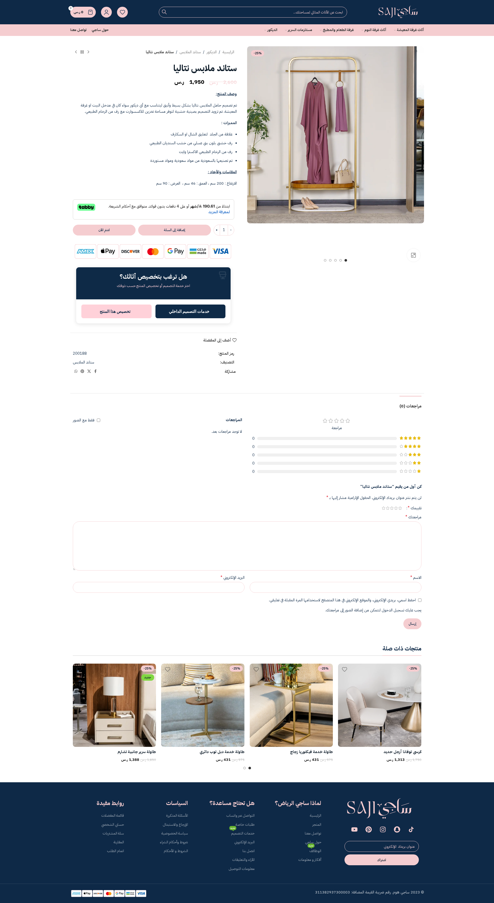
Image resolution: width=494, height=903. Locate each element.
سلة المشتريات (113, 833)
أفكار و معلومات (309, 859)
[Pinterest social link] (82, 371)
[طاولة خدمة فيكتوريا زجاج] (291, 705)
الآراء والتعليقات (243, 859)
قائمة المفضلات (112, 815)
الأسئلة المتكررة (177, 815)
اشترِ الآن (104, 229)
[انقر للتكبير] (413, 255)
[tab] (410, 404)
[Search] (164, 12)
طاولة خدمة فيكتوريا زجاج (311, 752)
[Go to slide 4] (330, 260)
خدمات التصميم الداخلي (189, 311)
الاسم (415, 577)
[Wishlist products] (122, 12)
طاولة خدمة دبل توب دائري (222, 752)
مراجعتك (413, 517)
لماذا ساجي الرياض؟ (298, 803)
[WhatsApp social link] (76, 371)
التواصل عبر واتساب (240, 815)
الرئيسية (228, 52)
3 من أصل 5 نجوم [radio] (392, 508)
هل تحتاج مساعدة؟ (232, 803)
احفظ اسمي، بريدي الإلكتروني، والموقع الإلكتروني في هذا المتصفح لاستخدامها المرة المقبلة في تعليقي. (342, 600)
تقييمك (414, 508)
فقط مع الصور (84, 420)
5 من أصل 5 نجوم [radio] (384, 508)
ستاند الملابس (190, 52)
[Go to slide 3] (335, 260)
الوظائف (315, 850)
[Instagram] (383, 829)
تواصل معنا (313, 833)
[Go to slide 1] (345, 260)
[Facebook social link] (95, 371)
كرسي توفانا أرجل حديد (402, 752)
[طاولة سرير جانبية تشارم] (114, 705)
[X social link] (89, 371)
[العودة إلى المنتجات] (82, 52)
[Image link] (379, 809)
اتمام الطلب (115, 851)
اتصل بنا (248, 851)
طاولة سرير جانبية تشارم (136, 752)
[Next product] (76, 52)
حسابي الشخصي (112, 824)
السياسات (177, 803)
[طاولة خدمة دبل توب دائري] (203, 705)
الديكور (212, 52)
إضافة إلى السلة (174, 229)
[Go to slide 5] (325, 260)
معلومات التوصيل (242, 868)
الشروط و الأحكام (176, 851)
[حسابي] (106, 12)
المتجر (316, 824)
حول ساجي (313, 842)
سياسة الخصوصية (174, 833)
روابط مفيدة (110, 803)
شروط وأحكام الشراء (174, 842)
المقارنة (119, 842)
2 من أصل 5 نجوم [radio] (396, 508)
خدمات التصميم (242, 832)
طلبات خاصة (245, 824)
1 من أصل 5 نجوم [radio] (400, 508)
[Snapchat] (397, 829)
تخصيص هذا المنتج (115, 311)
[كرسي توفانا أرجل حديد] (379, 705)
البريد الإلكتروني (233, 577)
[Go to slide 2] (340, 260)
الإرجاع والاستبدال (175, 824)
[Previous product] (88, 52)
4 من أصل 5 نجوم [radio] (388, 508)
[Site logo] (398, 12)
